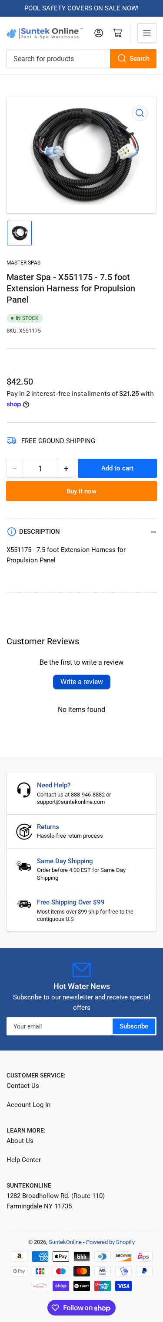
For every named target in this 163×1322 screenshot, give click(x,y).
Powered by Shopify (110, 1242)
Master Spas (23, 263)
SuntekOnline (65, 1242)
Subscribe (134, 1026)
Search (140, 58)
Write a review (81, 682)
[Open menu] (146, 32)
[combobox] (81, 58)
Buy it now (81, 491)
